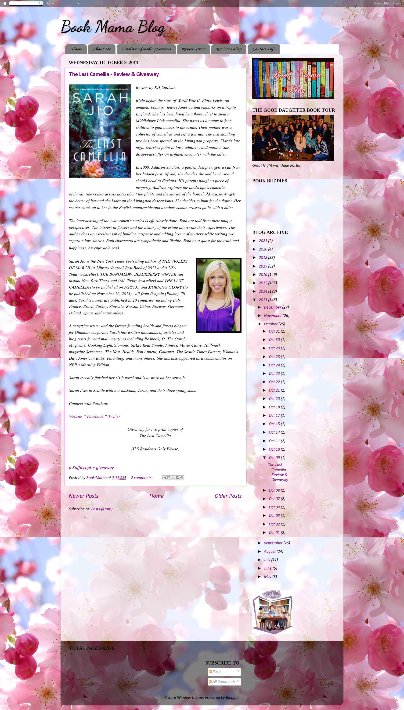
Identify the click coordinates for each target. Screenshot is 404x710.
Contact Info (263, 49)
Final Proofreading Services (146, 49)
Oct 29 (275, 348)
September (273, 543)
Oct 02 (275, 524)
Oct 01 (275, 533)
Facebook (95, 416)
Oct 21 (275, 390)
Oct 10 (275, 449)
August (270, 552)
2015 (263, 283)
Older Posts (228, 496)
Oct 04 (275, 507)
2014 (263, 291)
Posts (216, 672)
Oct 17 (275, 416)
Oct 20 (275, 399)
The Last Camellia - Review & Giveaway (114, 74)
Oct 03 (275, 516)
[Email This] (164, 477)
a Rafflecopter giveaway (91, 468)
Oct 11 (275, 441)
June (268, 568)
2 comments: (142, 478)
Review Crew (193, 49)
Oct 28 (275, 357)
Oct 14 (275, 432)
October (271, 324)
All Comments (224, 682)
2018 (263, 258)
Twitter (114, 416)
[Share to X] (173, 477)
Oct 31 (275, 331)
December (273, 307)
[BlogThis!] (168, 477)
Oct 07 (275, 499)
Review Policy (229, 49)
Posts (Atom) (101, 509)
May (268, 577)
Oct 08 (275, 490)
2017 (263, 266)
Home (76, 49)
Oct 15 (275, 424)
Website (75, 416)
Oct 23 (275, 374)
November (273, 316)
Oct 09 (275, 458)
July (267, 560)
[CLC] (272, 633)
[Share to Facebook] (177, 477)
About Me (102, 49)
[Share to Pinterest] (182, 477)
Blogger (232, 698)
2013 (263, 300)
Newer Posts (83, 496)
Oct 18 (275, 407)
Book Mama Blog (113, 26)
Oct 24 (275, 365)
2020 (263, 249)
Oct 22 (275, 382)
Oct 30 (275, 340)
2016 (263, 275)
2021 (263, 241)
